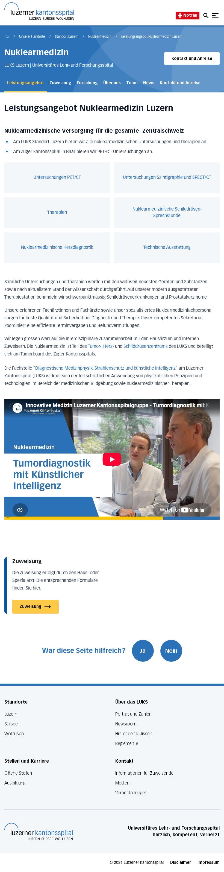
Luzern (10, 714)
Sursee (11, 724)
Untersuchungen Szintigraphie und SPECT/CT (167, 178)
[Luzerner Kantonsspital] (38, 831)
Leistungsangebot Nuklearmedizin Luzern (151, 37)
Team (132, 83)
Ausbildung (14, 783)
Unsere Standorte (32, 37)
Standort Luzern (66, 37)
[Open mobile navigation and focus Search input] (207, 15)
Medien (122, 783)
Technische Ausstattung (167, 248)
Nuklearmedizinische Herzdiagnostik (57, 248)
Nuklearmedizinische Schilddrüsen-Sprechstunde (167, 212)
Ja (143, 651)
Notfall (190, 15)
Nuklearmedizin (99, 37)
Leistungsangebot (25, 83)
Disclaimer (180, 862)
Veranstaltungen (131, 792)
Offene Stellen (18, 773)
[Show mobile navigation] (215, 15)
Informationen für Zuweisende (144, 773)
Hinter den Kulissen (133, 733)
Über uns (112, 83)
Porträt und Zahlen (133, 714)
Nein (171, 651)
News (148, 83)
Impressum (209, 862)
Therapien (57, 213)
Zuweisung (60, 83)
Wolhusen (14, 733)
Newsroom (125, 724)
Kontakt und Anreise (192, 58)
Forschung (87, 83)
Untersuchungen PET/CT (57, 178)
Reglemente (126, 743)
